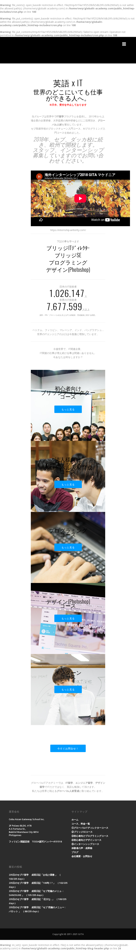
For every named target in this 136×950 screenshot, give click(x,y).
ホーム (75, 819)
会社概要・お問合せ (82, 856)
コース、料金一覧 (81, 823)
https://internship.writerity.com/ (68, 230)
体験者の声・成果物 (82, 848)
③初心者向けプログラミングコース (90, 835)
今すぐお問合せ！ (68, 748)
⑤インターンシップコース (85, 844)
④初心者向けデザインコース (86, 839)
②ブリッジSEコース (82, 831)
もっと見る (68, 409)
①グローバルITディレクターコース (90, 827)
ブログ (75, 852)
